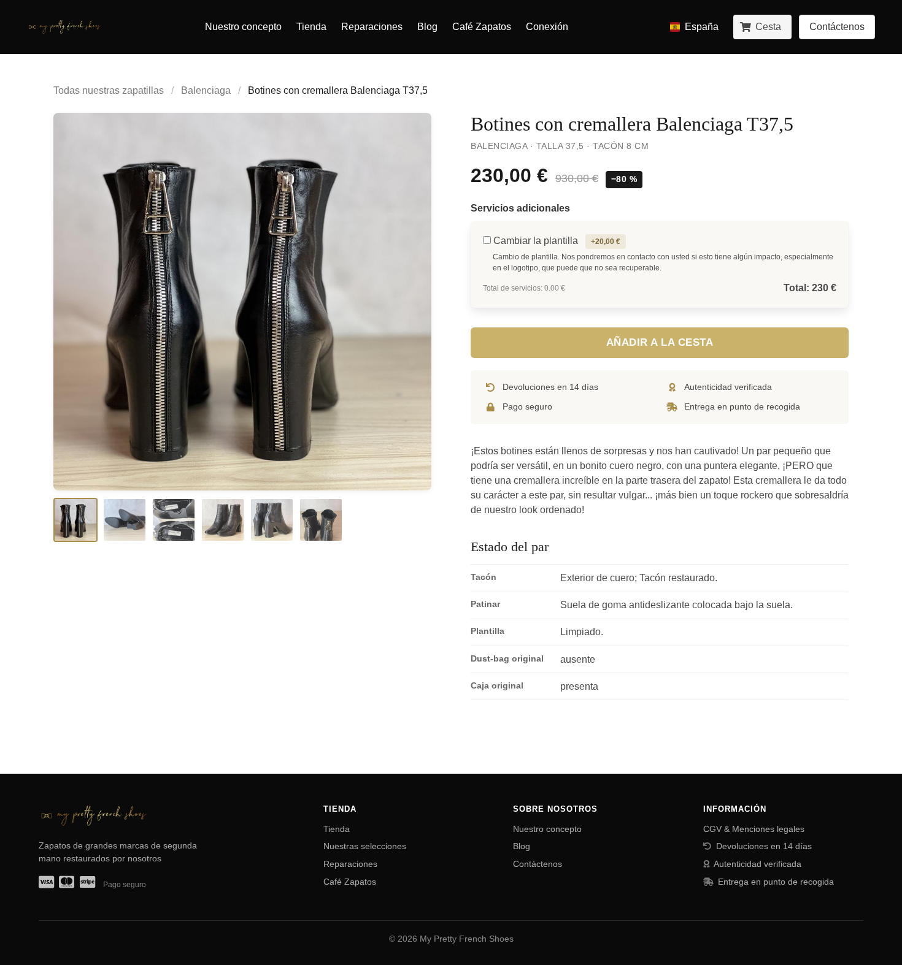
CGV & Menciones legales (753, 829)
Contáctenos (537, 864)
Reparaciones (372, 26)
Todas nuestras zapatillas (108, 90)
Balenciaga (206, 90)
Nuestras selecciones (364, 846)
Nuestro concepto (243, 26)
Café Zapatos (481, 26)
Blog (427, 26)
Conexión (547, 26)
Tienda (311, 26)
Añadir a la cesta (660, 342)
